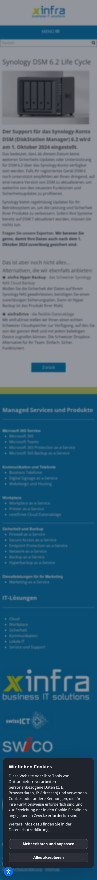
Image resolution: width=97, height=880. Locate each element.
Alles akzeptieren (48, 857)
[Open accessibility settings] (8, 871)
